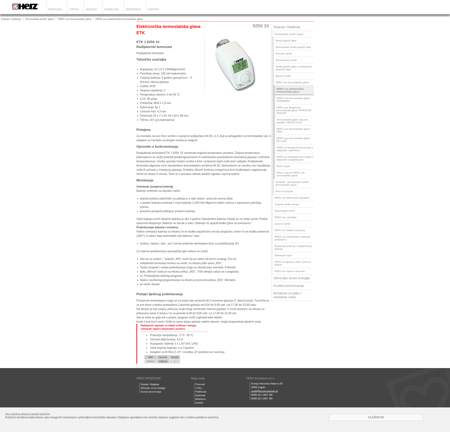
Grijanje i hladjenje (149, 384)
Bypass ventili (283, 75)
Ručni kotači (283, 166)
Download (111, 9)
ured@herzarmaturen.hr (264, 391)
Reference (133, 9)
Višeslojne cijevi (283, 255)
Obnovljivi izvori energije (291, 278)
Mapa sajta (198, 378)
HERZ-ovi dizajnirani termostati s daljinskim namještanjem (295, 158)
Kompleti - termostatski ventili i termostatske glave (292, 183)
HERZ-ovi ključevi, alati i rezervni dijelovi (292, 263)
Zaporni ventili (282, 223)
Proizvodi (55, 9)
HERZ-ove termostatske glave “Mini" (293, 130)
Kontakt (153, 9)
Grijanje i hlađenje (11, 19)
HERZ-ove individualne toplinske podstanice (292, 238)
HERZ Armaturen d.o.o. (260, 378)
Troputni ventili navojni (286, 204)
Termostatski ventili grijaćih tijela (293, 47)
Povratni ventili (283, 53)
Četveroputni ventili (286, 60)
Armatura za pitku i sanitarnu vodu (287, 295)
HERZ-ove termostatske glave (74, 19)
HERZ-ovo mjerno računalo (289, 271)
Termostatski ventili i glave (39, 19)
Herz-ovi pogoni (284, 191)
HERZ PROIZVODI (148, 378)
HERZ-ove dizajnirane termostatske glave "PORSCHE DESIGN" (294, 110)
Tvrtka (74, 9)
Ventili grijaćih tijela (285, 40)
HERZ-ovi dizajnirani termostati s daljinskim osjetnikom (295, 149)
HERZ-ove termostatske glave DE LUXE (293, 139)
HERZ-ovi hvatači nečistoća (289, 230)
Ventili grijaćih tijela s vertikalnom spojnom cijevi (293, 68)
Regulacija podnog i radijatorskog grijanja (292, 247)
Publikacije (200, 391)
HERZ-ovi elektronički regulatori (292, 197)
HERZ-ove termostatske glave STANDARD (293, 99)
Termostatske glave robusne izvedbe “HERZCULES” (292, 121)
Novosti (91, 9)
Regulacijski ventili (284, 210)
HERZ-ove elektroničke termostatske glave (119, 19)
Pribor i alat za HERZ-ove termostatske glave (291, 174)
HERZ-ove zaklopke (285, 217)
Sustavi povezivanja (288, 285)
